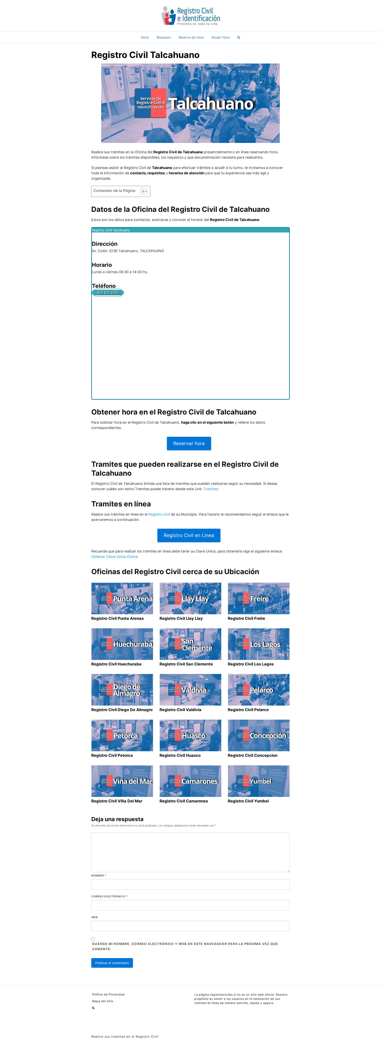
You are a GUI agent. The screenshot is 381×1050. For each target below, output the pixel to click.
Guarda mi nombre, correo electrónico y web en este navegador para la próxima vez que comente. (185, 946)
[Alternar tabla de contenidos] (141, 191)
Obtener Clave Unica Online (114, 556)
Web (94, 917)
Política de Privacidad (108, 994)
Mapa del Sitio (102, 1001)
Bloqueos (164, 37)
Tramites (211, 489)
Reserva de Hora (191, 37)
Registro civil (159, 514)
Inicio (145, 37)
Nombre (98, 875)
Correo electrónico (109, 896)
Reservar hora (189, 443)
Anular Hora (220, 37)
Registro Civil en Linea (189, 535)
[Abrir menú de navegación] (238, 37)
